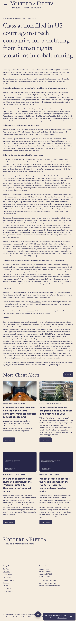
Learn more (9, 440)
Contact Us (7, 588)
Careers (6, 583)
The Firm (6, 569)
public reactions (35, 302)
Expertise (6, 572)
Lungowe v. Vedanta (35, 353)
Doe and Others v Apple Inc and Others (34, 79)
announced (30, 311)
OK (71, 617)
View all (68, 375)
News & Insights (8, 580)
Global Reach (7, 574)
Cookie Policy (62, 618)
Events (5, 586)
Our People (7, 577)
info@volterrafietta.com (51, 586)
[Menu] (5, 4)
